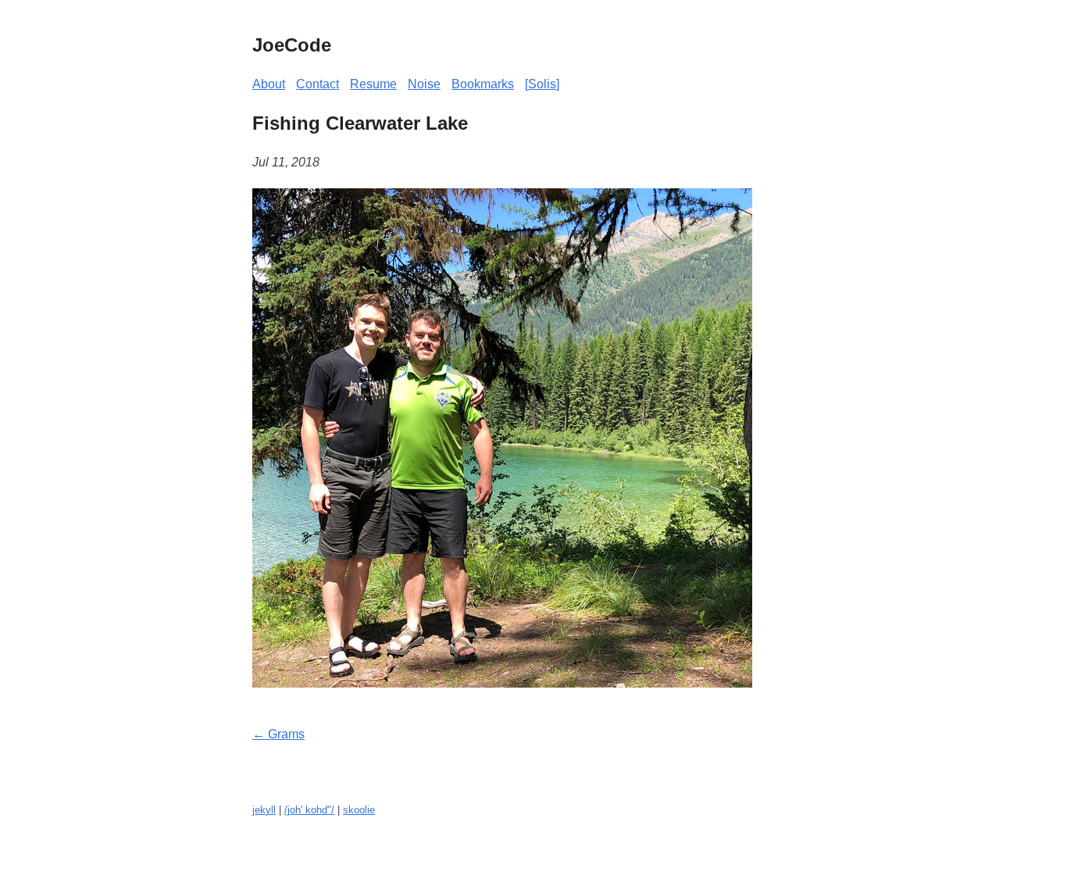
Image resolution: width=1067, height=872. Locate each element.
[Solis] (542, 84)
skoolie (359, 810)
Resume (373, 84)
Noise (424, 84)
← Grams (278, 734)
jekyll (264, 810)
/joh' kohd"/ (309, 810)
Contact (317, 84)
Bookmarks (482, 84)
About (268, 84)
